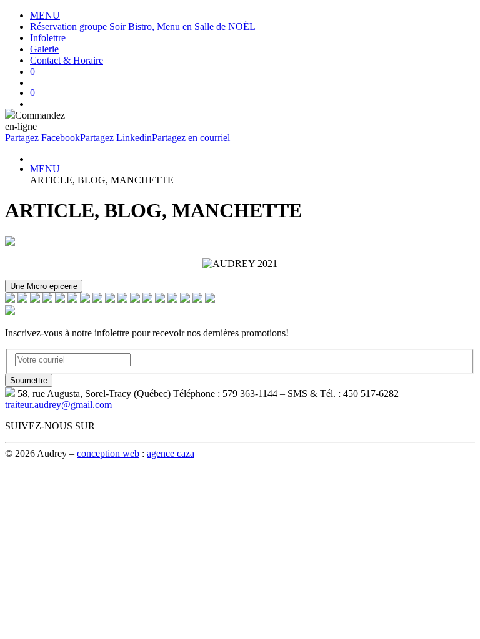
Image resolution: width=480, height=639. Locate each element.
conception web (108, 453)
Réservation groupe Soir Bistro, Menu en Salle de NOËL (143, 26)
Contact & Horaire (66, 60)
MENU (45, 15)
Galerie (44, 49)
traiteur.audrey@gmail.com (58, 404)
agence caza (170, 453)
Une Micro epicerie (44, 286)
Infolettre (48, 37)
